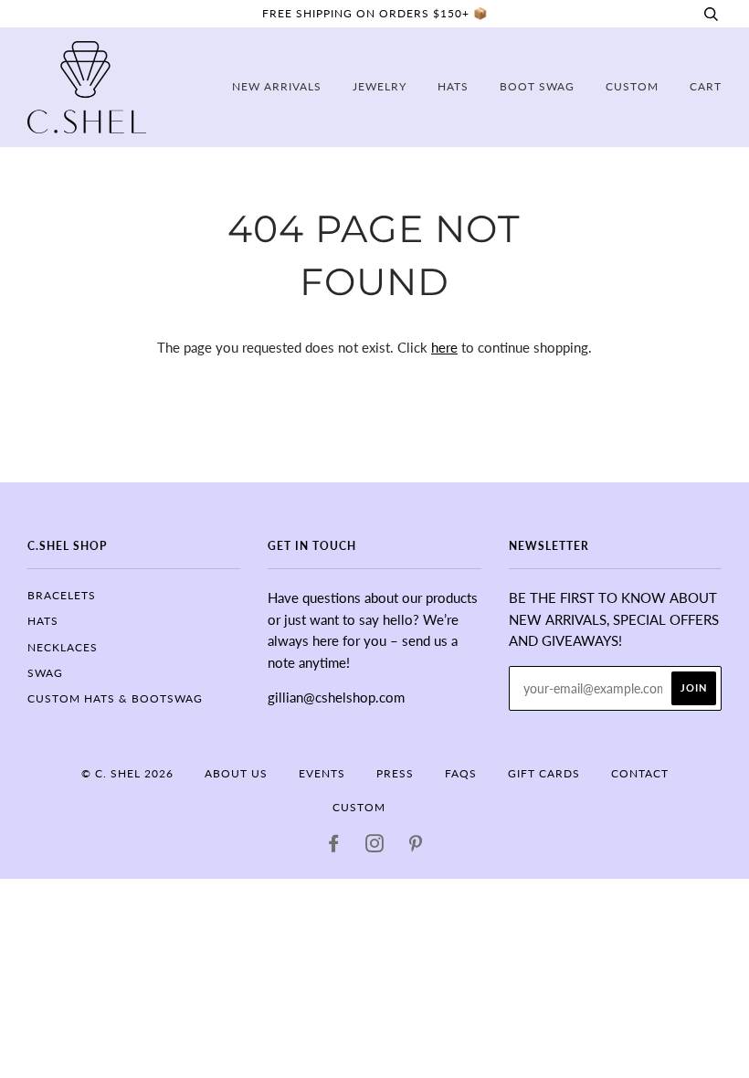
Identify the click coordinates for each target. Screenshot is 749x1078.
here (444, 347)
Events (322, 773)
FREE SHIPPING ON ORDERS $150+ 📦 (375, 13)
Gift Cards (544, 773)
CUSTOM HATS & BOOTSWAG (115, 698)
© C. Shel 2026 (127, 773)
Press (395, 773)
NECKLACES (62, 647)
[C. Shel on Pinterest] (416, 846)
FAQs (461, 773)
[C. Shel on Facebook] (333, 846)
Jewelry (379, 86)
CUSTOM (632, 86)
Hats (453, 86)
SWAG (45, 673)
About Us (236, 773)
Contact (640, 773)
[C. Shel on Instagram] (375, 846)
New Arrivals (277, 86)
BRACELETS (61, 595)
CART (706, 86)
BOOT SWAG (537, 86)
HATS (42, 621)
